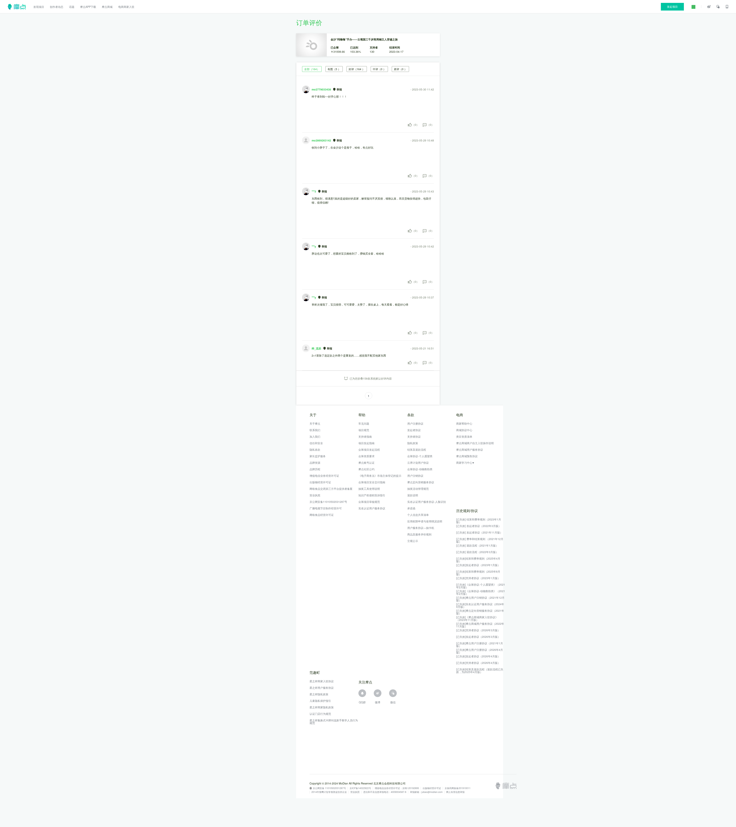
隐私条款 (315, 449)
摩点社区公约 (366, 469)
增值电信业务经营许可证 (324, 476)
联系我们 (315, 430)
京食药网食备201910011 (458, 788)
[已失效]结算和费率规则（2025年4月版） (478, 560)
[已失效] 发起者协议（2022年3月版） (478, 526)
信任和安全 (316, 443)
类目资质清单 (464, 436)
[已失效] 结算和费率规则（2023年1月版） (478, 520)
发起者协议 (414, 430)
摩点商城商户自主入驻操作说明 (475, 443)
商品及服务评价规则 (419, 534)
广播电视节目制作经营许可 (326, 508)
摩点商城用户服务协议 (469, 449)
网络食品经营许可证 (322, 515)
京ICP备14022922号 (360, 788)
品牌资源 (315, 462)
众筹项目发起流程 (369, 449)
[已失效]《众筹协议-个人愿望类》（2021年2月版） (480, 586)
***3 (314, 191)
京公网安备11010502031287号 (328, 502)
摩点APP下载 (88, 7)
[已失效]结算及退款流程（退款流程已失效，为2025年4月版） (479, 670)
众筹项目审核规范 (369, 502)
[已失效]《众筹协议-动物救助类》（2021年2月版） (480, 592)
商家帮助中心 (464, 423)
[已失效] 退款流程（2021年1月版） (477, 545)
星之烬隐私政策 (319, 694)
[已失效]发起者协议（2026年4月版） (478, 656)
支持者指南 (365, 436)
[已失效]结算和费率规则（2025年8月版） (478, 573)
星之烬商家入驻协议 (322, 681)
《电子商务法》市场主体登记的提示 (379, 476)
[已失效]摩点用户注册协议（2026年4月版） (479, 651)
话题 (71, 7)
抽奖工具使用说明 (369, 489)
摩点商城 (107, 7)
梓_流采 (316, 348)
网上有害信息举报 (455, 792)
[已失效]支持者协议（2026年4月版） (478, 663)
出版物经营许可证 (320, 482)
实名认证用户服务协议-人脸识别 (426, 502)
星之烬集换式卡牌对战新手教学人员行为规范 (334, 721)
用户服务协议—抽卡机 (420, 528)
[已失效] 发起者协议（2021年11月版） (479, 532)
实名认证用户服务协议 (371, 508)
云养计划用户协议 (418, 462)
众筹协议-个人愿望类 (419, 456)
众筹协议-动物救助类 (419, 469)
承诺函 (411, 508)
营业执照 (315, 495)
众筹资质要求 (366, 456)
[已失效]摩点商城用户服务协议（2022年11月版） (480, 625)
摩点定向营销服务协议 (420, 482)
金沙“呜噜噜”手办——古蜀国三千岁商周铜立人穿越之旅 (364, 39)
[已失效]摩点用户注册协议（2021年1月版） (479, 644)
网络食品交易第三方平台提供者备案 (331, 489)
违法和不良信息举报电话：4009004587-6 (384, 792)
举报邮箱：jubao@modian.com (426, 792)
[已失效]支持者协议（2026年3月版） (478, 630)
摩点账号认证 (366, 462)
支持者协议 (414, 436)
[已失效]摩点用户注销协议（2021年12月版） (480, 599)
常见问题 (363, 423)
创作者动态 (56, 7)
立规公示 (412, 541)
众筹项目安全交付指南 (371, 482)
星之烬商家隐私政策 (322, 707)
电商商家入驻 (126, 7)
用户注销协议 (415, 476)
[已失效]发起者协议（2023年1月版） (478, 565)
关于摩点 (315, 423)
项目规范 (363, 430)
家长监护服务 (318, 456)
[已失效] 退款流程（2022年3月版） (477, 552)
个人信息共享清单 (418, 515)
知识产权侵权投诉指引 (371, 495)
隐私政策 (412, 443)
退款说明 (412, 495)
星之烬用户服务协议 (322, 688)
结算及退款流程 (416, 449)
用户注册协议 (415, 423)
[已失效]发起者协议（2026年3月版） (478, 637)
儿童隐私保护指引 (320, 701)
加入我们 (315, 436)
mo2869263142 (321, 140)
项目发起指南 (366, 443)
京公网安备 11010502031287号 (329, 788)
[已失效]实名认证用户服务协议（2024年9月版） (480, 605)
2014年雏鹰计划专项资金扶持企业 (329, 792)
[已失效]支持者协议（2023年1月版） (478, 578)
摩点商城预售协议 (467, 456)
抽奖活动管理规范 (418, 489)
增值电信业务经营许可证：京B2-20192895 (397, 788)
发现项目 (38, 7)
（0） (415, 125)
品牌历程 (315, 469)
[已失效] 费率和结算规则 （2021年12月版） (479, 540)
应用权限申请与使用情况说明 (424, 521)
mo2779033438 (321, 89)
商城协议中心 (464, 430)
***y (314, 246)
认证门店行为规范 (320, 714)
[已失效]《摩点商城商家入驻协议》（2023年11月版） (477, 618)
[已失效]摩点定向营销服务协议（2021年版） (480, 612)
